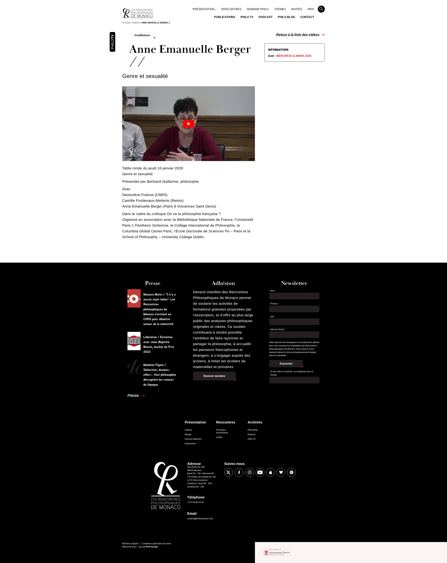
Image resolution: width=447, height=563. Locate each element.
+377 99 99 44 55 (195, 502)
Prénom (274, 303)
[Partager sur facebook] (114, 323)
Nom (272, 291)
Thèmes (280, 9)
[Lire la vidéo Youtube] (188, 123)
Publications (224, 17)
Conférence (142, 35)
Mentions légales (130, 543)
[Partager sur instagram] (249, 472)
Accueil (126, 22)
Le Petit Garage (150, 547)
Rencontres (231, 9)
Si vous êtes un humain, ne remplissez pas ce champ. (291, 373)
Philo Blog (286, 17)
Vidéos (135, 22)
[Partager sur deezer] (281, 472)
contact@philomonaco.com (200, 518)
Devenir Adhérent (193, 439)
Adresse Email (277, 329)
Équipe (188, 434)
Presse (133, 395)
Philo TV (246, 17)
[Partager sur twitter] (114, 334)
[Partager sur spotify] (291, 472)
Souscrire (286, 363)
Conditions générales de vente (156, 543)
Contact (307, 17)
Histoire (188, 430)
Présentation (203, 9)
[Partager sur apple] (270, 472)
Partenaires (190, 443)
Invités (296, 9)
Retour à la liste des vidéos (298, 34)
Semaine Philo (258, 9)
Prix (310, 9)
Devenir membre (214, 376)
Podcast (266, 17)
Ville (272, 316)
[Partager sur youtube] (260, 472)
